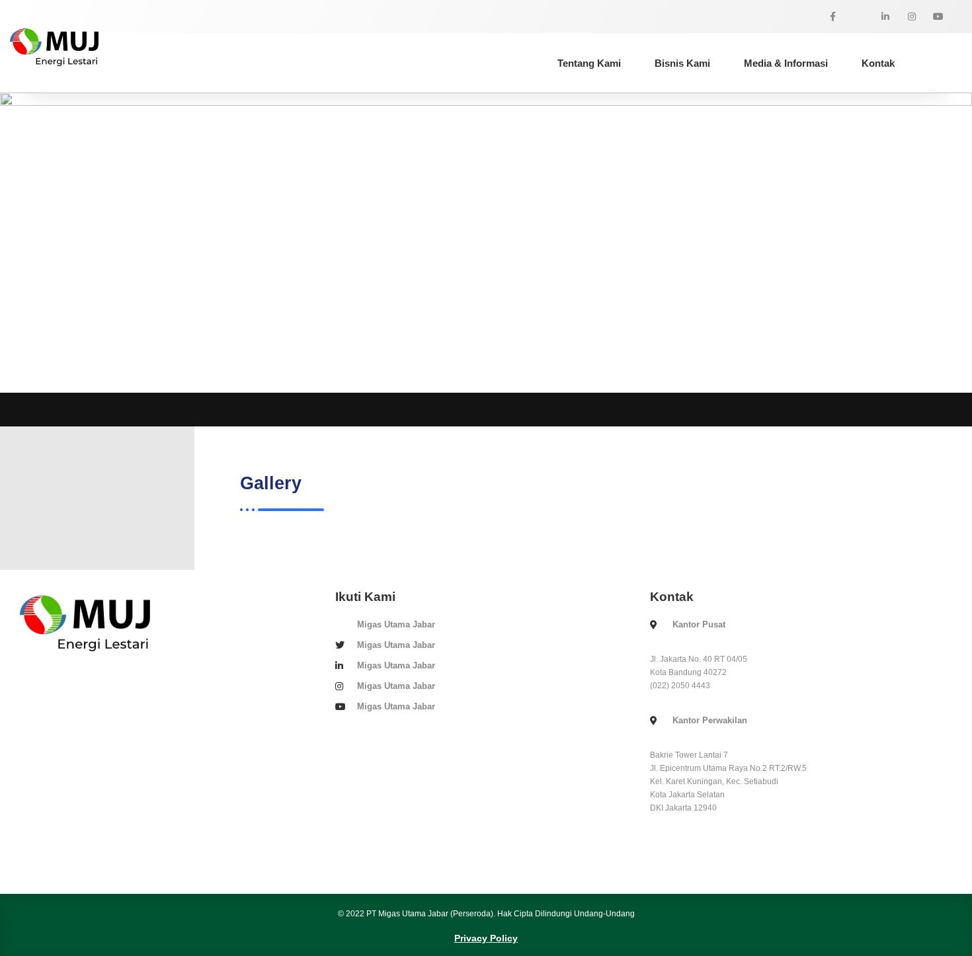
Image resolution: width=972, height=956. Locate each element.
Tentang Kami (589, 63)
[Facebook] (832, 16)
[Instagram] (912, 16)
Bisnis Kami (682, 63)
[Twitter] (859, 16)
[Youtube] (938, 16)
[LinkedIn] (885, 16)
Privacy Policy (486, 938)
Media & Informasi (786, 63)
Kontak (878, 63)
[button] (368, 59)
